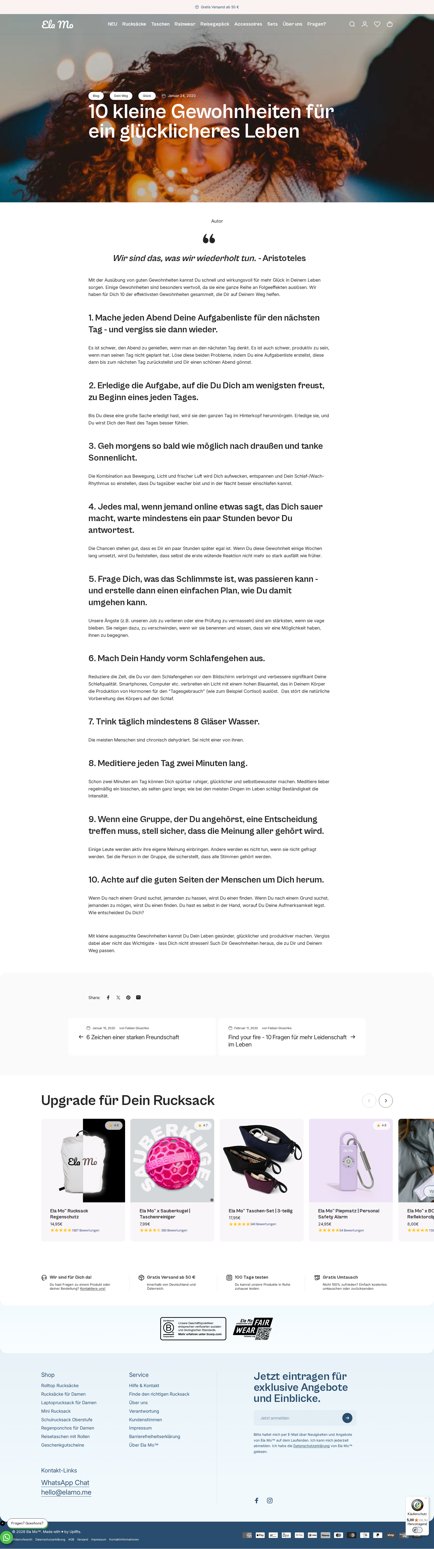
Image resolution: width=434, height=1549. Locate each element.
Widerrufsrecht (22, 1539)
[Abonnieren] (347, 1418)
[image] (217, 1328)
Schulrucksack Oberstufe (66, 1419)
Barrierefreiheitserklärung (154, 1436)
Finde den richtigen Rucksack (159, 1394)
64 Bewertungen (352, 1230)
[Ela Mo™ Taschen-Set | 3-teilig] (262, 1161)
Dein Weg (121, 96)
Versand (82, 1539)
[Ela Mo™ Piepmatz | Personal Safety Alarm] (351, 1161)
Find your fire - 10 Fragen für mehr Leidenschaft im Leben (287, 1040)
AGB (71, 1539)
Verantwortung (144, 1411)
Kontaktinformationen (124, 1539)
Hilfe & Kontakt (144, 1385)
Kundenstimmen (145, 1419)
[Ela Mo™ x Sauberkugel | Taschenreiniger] (172, 1161)
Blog (96, 96)
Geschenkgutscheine (62, 1445)
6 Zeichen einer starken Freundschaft (132, 1037)
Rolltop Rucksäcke (60, 1385)
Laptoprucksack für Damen (68, 1402)
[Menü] (426, 1499)
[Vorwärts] (386, 1101)
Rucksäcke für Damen (63, 1394)
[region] (217, 1180)
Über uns (138, 1402)
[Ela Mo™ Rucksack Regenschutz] (83, 1161)
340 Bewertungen (263, 1224)
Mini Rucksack (56, 1411)
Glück (147, 96)
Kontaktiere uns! (92, 1288)
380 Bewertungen (174, 1230)
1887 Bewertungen (85, 1230)
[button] (377, 24)
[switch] (417, 1530)
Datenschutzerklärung (311, 1446)
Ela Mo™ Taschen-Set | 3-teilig (261, 1211)
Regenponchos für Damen (67, 1428)
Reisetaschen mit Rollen (65, 1436)
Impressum (140, 1428)
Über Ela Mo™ (143, 1445)
